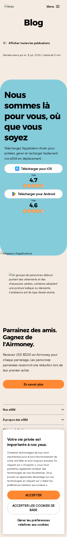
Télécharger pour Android (36, 194)
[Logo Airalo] (11, 6)
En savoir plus (33, 384)
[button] (57, 6)
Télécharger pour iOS (36, 169)
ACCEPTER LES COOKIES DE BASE (33, 508)
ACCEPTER (33, 495)
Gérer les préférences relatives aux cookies (33, 522)
